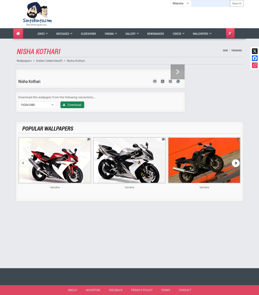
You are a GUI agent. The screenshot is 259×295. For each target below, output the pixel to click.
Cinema (109, 33)
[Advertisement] (170, 17)
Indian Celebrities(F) (49, 61)
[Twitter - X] (162, 81)
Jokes (41, 33)
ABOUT (72, 290)
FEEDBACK (116, 290)
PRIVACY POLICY (142, 290)
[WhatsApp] (178, 81)
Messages (63, 33)
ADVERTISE (93, 290)
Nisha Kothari (76, 61)
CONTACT (185, 290)
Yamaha (55, 187)
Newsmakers (155, 33)
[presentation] (23, 163)
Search (236, 3)
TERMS (165, 290)
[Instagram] (254, 65)
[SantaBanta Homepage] (37, 14)
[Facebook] (254, 58)
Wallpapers (201, 33)
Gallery (130, 33)
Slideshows (88, 33)
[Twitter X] (254, 51)
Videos (177, 33)
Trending (236, 50)
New (225, 50)
